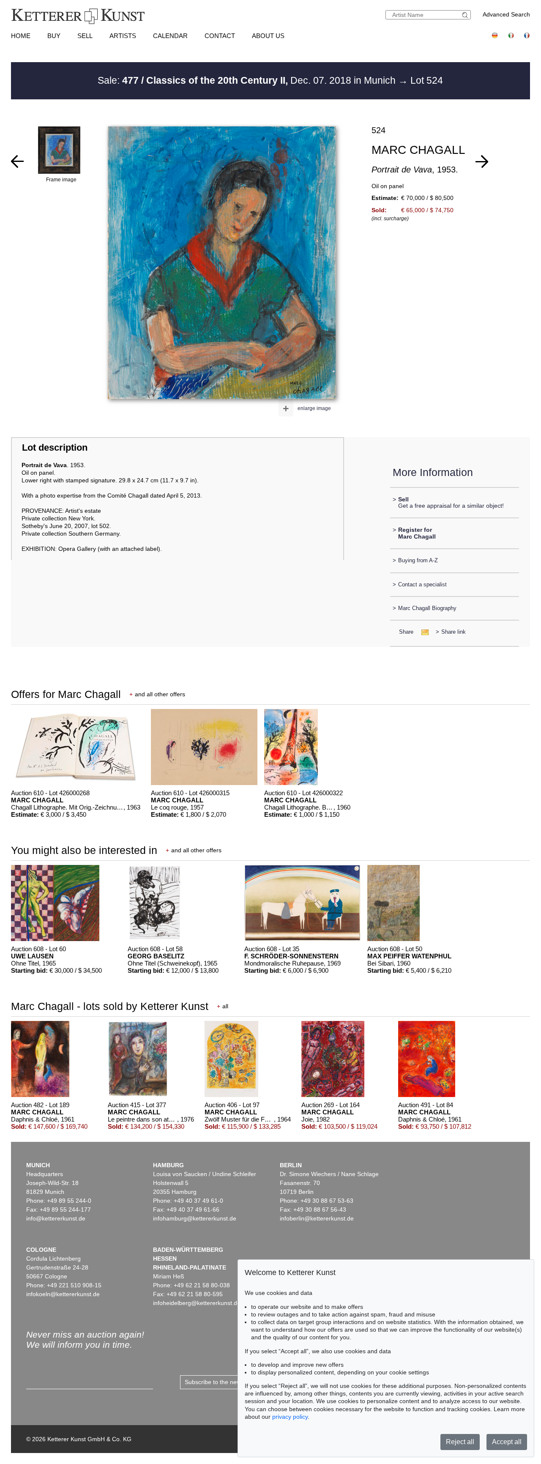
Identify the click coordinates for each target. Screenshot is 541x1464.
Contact (220, 35)
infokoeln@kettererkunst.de (63, 1294)
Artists (122, 35)
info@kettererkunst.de (55, 1218)
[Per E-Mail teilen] (422, 632)
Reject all (460, 1441)
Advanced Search (506, 14)
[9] (481, 161)
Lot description (54, 447)
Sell (85, 35)
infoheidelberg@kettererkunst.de (196, 1303)
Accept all (507, 1441)
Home (20, 35)
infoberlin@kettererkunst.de (317, 1218)
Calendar (170, 35)
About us (268, 35)
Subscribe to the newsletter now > (230, 1382)
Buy (53, 35)
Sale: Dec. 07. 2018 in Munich (248, 80)
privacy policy (290, 1416)
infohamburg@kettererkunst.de (194, 1218)
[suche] (466, 15)
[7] (17, 161)
